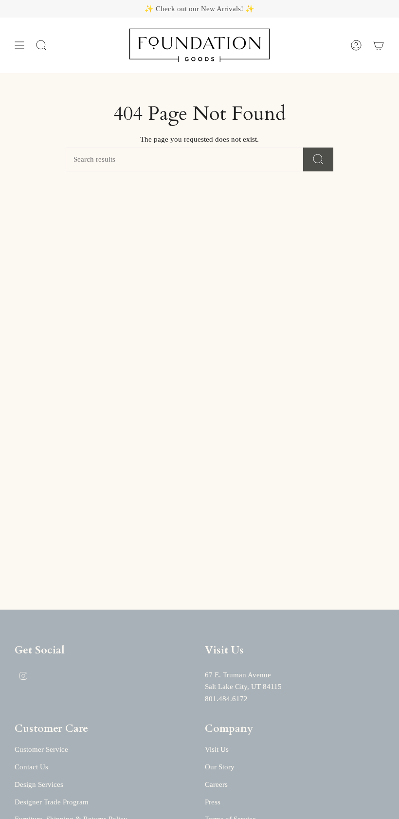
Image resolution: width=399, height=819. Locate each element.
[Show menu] (19, 45)
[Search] (318, 159)
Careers (216, 784)
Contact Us (31, 767)
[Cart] (378, 45)
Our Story (220, 767)
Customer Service (41, 749)
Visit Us (217, 749)
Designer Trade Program (52, 802)
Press (212, 802)
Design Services (39, 784)
